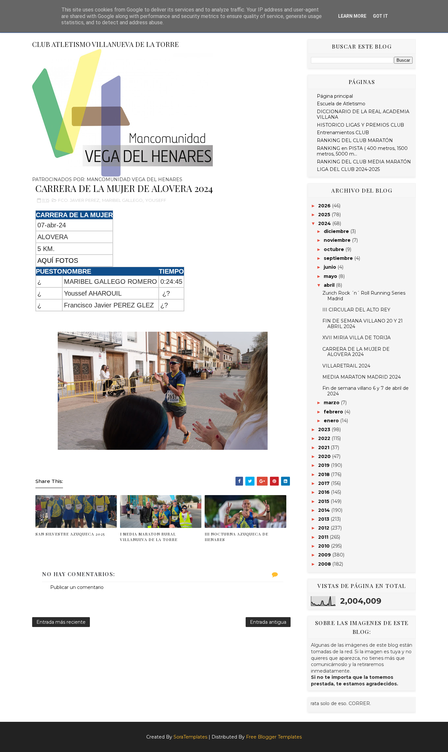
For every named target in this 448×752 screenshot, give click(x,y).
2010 (324, 546)
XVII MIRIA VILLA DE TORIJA (356, 338)
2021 (324, 447)
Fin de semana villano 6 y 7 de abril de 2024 (365, 391)
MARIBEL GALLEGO (122, 200)
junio (330, 267)
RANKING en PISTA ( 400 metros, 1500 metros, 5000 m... (362, 151)
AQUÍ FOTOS (57, 260)
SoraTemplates (190, 737)
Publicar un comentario (77, 587)
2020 (325, 456)
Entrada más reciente (61, 622)
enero (332, 421)
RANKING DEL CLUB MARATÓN (355, 140)
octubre (334, 249)
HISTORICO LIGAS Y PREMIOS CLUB (360, 125)
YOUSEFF (155, 200)
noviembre (338, 240)
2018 (324, 474)
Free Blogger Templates (274, 737)
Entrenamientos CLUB (343, 133)
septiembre (339, 258)
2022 (325, 438)
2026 (325, 206)
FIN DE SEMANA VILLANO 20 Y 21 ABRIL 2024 (362, 323)
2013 (324, 519)
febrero (334, 412)
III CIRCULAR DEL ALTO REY (356, 310)
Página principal (335, 96)
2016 (324, 492)
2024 (325, 223)
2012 (324, 528)
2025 (325, 215)
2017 (324, 483)
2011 (324, 537)
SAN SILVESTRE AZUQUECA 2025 (70, 533)
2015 (324, 501)
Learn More (352, 16)
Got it (380, 16)
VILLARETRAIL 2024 (346, 366)
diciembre (337, 231)
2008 (325, 564)
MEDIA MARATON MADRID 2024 (361, 377)
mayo (331, 276)
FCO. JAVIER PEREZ (78, 200)
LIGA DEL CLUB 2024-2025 (348, 169)
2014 (324, 510)
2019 (324, 465)
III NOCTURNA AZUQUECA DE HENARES (236, 536)
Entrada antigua (268, 622)
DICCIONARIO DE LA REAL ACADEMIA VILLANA (363, 114)
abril (330, 285)
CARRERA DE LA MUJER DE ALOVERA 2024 (356, 352)
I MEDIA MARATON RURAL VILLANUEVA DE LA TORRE (148, 536)
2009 (325, 555)
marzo (332, 403)
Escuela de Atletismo (341, 104)
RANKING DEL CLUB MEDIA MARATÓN (364, 162)
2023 (325, 429)
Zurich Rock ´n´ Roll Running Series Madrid (363, 296)
